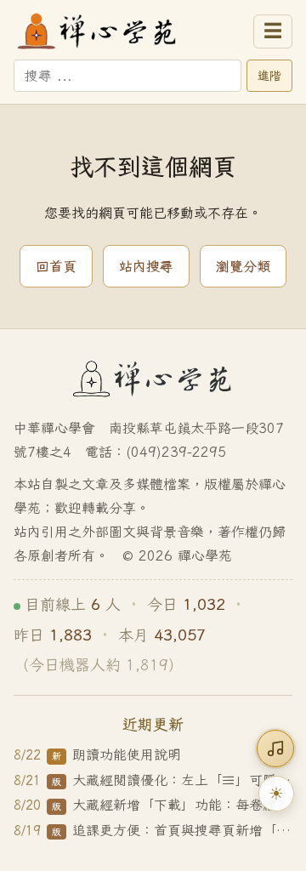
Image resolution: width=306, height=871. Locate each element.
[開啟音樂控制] (275, 748)
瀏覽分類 (243, 266)
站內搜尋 (146, 266)
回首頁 (56, 266)
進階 (269, 75)
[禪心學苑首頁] (128, 31)
